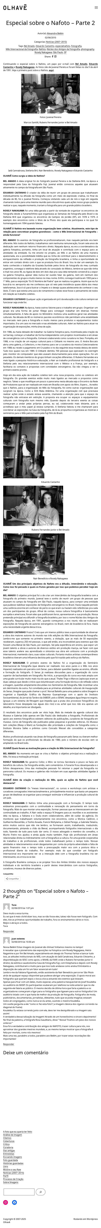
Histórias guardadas (13, 1163)
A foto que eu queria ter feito (17, 1131)
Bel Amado (29, 46)
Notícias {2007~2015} (13, 1172)
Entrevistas (8, 1153)
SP (65, 52)
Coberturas (8, 1141)
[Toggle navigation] (96, 7)
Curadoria (8, 1147)
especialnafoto (62, 46)
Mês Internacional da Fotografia (22, 49)
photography (87, 49)
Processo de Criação (13, 1179)
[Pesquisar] (40, 1192)
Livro (5, 1166)
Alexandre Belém (55, 33)
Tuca (14, 905)
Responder (8, 931)
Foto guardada (10, 1160)
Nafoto (42, 49)
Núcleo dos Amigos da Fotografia (63, 49)
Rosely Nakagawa (43, 52)
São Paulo (58, 52)
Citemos (7, 1138)
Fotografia (76, 46)
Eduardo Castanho (45, 46)
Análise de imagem (12, 1134)
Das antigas (9, 1150)
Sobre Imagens (10, 1182)
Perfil (5, 1175)
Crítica (6, 1144)
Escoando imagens (12, 1157)
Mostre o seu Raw (12, 1169)
